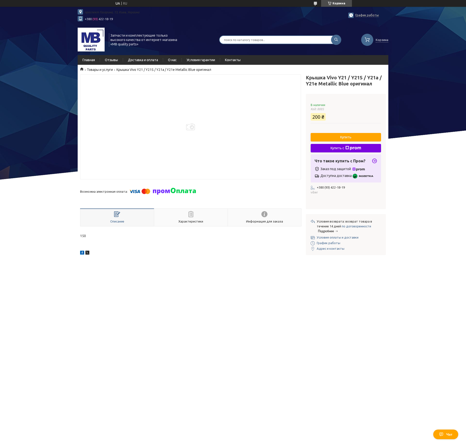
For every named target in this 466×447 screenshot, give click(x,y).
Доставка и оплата (143, 60)
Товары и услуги (100, 70)
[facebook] (82, 253)
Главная (89, 60)
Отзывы (111, 60)
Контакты (233, 60)
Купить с (337, 148)
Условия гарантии (201, 60)
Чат (449, 434)
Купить (345, 137)
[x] (87, 253)
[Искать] (336, 40)
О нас (172, 60)
